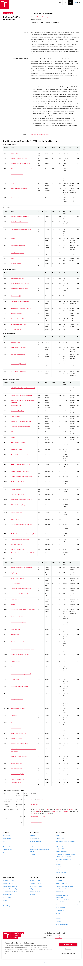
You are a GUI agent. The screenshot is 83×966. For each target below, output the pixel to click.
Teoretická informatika (17, 174)
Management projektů (17, 699)
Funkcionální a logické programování (20, 667)
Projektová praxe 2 (16, 329)
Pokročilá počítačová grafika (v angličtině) (21, 499)
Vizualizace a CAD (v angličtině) (19, 756)
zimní (37, 809)
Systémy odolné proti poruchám (19, 743)
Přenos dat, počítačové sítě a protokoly (21, 229)
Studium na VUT (21, 7)
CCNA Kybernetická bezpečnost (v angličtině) (22, 649)
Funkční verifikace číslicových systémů (21, 674)
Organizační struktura (62, 895)
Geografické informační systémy (19, 686)
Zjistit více (7, 954)
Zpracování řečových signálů (18, 354)
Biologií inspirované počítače (18, 642)
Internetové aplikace (16, 694)
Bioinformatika (15, 634)
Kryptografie (14, 238)
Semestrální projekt (16, 296)
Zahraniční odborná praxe (17, 549)
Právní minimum (15, 432)
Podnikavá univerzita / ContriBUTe (65, 886)
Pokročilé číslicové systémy (18, 505)
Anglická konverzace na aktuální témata (21, 395)
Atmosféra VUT (7, 835)
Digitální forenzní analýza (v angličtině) (21, 654)
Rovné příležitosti (60, 907)
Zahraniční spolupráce (36, 883)
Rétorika (13, 437)
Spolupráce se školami (36, 886)
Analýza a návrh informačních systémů (21, 308)
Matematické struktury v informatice (20, 163)
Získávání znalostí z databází (18, 324)
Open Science (7, 897)
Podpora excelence (8, 883)
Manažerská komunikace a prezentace (21, 421)
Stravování (6, 844)
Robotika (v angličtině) (16, 512)
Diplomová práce (15, 342)
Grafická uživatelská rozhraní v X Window (21, 476)
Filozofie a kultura (15, 416)
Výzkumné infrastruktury (10, 891)
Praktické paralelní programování (19, 222)
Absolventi (60, 922)
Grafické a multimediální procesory (20, 482)
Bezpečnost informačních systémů (20, 283)
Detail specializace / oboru (50, 7)
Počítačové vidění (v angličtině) (19, 494)
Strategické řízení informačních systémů (21, 524)
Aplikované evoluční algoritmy (18, 622)
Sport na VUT (6, 847)
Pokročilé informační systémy (18, 347)
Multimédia (14, 715)
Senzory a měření (15, 198)
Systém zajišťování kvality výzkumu (12, 889)
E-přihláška (33, 854)
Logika (12, 258)
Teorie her (13, 183)
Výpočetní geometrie (16, 768)
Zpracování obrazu (16, 782)
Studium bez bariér (61, 870)
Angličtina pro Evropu (16, 405)
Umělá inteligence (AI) (62, 924)
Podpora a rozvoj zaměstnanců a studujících (68, 905)
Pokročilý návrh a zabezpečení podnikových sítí (23, 388)
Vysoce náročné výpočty (17, 774)
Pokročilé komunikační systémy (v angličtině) (22, 169)
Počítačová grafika (16, 489)
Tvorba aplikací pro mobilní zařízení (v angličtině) (23, 534)
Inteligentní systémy (16, 313)
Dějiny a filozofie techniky (17, 411)
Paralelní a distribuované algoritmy (20, 216)
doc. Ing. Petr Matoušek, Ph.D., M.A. (40, 134)
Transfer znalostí (7, 894)
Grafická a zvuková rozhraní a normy (20, 464)
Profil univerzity (60, 880)
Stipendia (58, 861)
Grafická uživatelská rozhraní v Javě (20, 471)
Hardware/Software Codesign (19, 158)
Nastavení (68, 949)
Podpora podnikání (61, 872)
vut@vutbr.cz (58, 938)
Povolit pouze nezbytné (68, 953)
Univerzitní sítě (34, 894)
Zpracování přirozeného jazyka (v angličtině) (22, 553)
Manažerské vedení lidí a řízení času (20, 426)
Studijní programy (34, 7)
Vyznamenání (59, 891)
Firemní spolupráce (35, 880)
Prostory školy (7, 838)
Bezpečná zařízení (15, 629)
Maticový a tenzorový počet (18, 708)
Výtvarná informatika (16, 544)
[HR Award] (45, 962)
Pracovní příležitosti (63, 902)
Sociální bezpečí (60, 867)
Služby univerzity (34, 889)
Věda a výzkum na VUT (9, 880)
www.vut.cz (58, 936)
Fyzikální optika (15, 679)
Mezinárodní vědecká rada (10, 886)
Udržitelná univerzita (61, 883)
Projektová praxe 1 (16, 263)
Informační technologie (42, 17)
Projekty (5, 900)
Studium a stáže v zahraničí (63, 856)
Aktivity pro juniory (35, 844)
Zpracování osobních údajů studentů (65, 854)
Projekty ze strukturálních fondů (12, 903)
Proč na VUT (33, 835)
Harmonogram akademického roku (65, 841)
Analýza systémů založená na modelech (21, 617)
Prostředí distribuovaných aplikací (19, 288)
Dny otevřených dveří (35, 841)
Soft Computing (15, 519)
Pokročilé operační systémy (18, 245)
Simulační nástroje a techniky (18, 733)
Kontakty (58, 916)
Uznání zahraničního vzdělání (63, 859)
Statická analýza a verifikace (18, 319)
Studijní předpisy (60, 849)
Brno (4, 852)
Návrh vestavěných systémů (18, 364)
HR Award (58, 913)
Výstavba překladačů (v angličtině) (20, 539)
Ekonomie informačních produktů (19, 455)
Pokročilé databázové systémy (19, 188)
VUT (12, 7)
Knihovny (60, 864)
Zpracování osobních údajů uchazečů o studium (40, 850)
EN (70, 2)
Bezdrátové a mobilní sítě (17, 278)
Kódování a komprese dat (17, 253)
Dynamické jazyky (15, 661)
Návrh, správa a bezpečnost (18, 371)
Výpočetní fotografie (16, 763)
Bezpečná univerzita (61, 889)
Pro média (58, 918)
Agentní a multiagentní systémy (19, 442)
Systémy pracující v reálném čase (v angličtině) (23, 609)
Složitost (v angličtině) (16, 738)
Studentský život (7, 849)
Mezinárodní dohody (35, 891)
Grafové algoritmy (15, 153)
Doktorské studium (61, 847)
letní (40, 809)
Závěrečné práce (60, 844)
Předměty (58, 835)
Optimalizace (14, 723)
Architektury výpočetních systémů (20, 301)
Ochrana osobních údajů (62, 900)
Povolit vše (68, 944)
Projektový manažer (16, 728)
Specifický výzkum (8, 906)
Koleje (4, 841)
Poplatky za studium (61, 851)
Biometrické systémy (16, 449)
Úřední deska (59, 897)
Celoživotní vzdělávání (35, 847)
